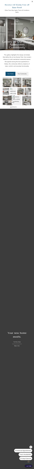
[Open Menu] (31, 21)
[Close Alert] (32, 2)
